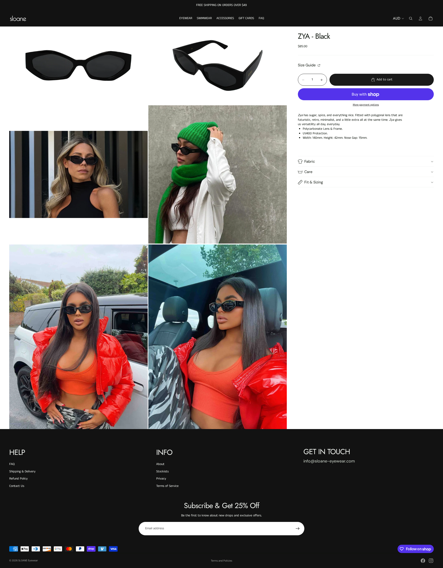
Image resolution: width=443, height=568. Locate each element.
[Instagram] (431, 560)
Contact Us (16, 486)
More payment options (366, 105)
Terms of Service (167, 486)
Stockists (162, 471)
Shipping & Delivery (22, 471)
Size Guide (307, 65)
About (160, 464)
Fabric (309, 161)
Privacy (161, 478)
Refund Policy (18, 478)
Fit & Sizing (313, 182)
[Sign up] (297, 528)
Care (308, 171)
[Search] (411, 18)
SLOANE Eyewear (28, 560)
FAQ (12, 464)
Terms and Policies (221, 561)
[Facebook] (423, 560)
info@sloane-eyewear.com (329, 461)
